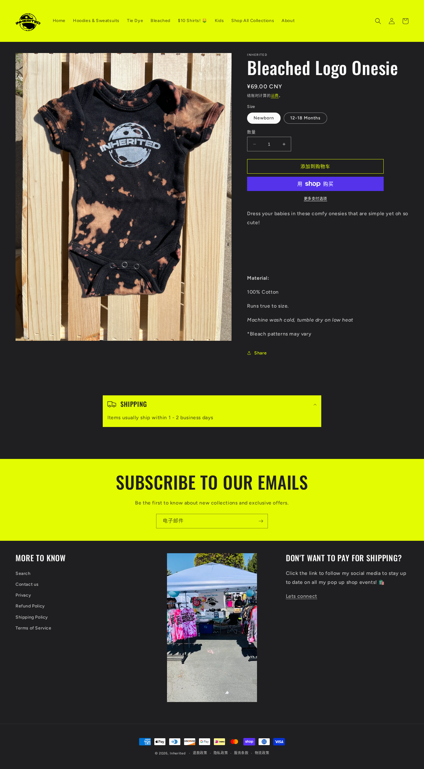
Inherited (177, 753)
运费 (275, 96)
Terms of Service (34, 628)
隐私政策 (221, 753)
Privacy (23, 595)
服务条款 (241, 753)
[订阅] (261, 521)
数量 (251, 132)
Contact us (27, 584)
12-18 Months (305, 118)
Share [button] (260, 353)
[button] (378, 21)
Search (23, 573)
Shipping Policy (32, 617)
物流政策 (262, 753)
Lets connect (301, 596)
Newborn (264, 118)
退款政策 (200, 753)
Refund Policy (30, 606)
